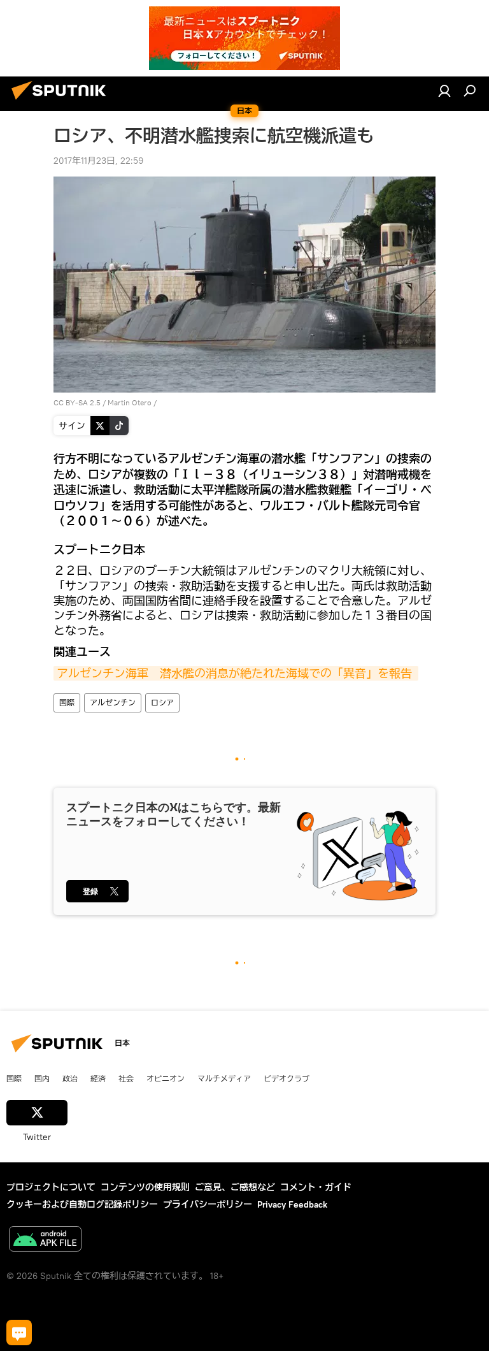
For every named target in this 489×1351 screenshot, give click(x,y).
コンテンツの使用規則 (145, 1187)
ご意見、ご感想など (235, 1187)
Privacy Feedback (292, 1204)
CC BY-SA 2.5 (77, 402)
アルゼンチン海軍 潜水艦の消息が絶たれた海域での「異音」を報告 (236, 673)
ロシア (162, 702)
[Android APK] (45, 1240)
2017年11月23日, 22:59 (98, 160)
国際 (66, 702)
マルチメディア (224, 1078)
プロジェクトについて (51, 1187)
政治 (70, 1078)
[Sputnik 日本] (62, 101)
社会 (126, 1078)
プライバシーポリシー (207, 1204)
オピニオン (165, 1078)
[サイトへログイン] (444, 90)
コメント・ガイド (315, 1187)
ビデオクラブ (286, 1078)
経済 (98, 1078)
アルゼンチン (113, 702)
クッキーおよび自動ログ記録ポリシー (82, 1204)
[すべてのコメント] (19, 1332)
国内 (42, 1078)
